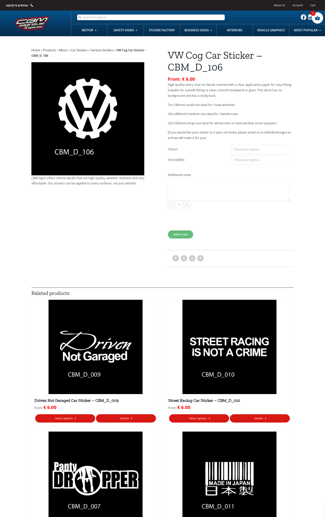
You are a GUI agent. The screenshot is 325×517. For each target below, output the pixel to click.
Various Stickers (102, 50)
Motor (63, 50)
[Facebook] (176, 258)
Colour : (173, 149)
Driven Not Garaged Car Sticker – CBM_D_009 (76, 400)
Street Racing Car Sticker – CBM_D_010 (204, 400)
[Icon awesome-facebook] (304, 16)
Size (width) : (177, 160)
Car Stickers (79, 50)
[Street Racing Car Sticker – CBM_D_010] (229, 347)
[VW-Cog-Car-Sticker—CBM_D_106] (94, 118)
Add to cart (180, 234)
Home (35, 50)
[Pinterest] (200, 258)
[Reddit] (192, 258)
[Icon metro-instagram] (311, 16)
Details (124, 418)
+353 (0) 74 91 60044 (17, 5)
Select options (64, 418)
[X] (184, 258)
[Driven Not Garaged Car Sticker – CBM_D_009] (95, 347)
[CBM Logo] (32, 18)
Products (49, 50)
